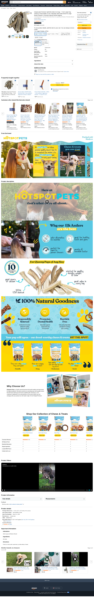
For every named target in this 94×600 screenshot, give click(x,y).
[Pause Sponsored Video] (30, 562)
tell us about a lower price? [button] (16, 504)
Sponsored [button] (3, 549)
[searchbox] (38, 2)
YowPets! (84, 32)
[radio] (9, 36)
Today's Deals (56, 5)
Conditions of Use (29, 592)
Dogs (8, 8)
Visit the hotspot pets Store (40, 19)
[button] (3, 5)
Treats (11, 8)
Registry (81, 5)
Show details (55, 91)
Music (85, 5)
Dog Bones (8, 521)
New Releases (36, 5)
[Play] (2, 490)
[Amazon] (5, 2)
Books (62, 5)
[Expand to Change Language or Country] (50, 588)
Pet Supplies (3, 8)
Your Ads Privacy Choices (62, 592)
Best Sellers (29, 5)
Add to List (79, 49)
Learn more (66, 71)
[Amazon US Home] (34, 588)
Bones (14, 8)
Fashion (76, 5)
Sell (72, 5)
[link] (25, 85)
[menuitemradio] (89, 490)
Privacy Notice (36, 592)
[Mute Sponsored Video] (30, 565)
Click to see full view (18, 34)
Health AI (7, 5)
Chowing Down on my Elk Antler (9, 465)
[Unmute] (91, 490)
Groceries (43, 5)
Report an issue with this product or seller (45, 74)
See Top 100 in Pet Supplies (28, 519)
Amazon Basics (21, 5)
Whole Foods (49, 5)
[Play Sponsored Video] (47, 559)
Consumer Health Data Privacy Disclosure (48, 592)
